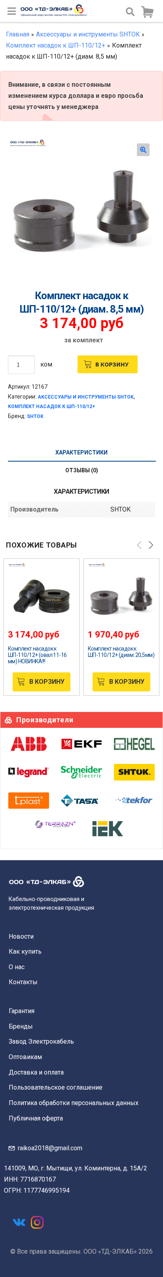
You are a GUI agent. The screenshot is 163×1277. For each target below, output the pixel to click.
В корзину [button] (46, 681)
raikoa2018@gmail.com (50, 1148)
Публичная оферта (36, 1118)
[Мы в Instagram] (37, 1222)
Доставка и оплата (36, 1072)
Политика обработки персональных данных (73, 1103)
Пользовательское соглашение (55, 1087)
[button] (143, 149)
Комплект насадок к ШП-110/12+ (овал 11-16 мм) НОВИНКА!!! (37, 654)
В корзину (112, 364)
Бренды (21, 1026)
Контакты (23, 982)
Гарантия (21, 1011)
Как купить (25, 951)
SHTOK (35, 416)
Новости (21, 936)
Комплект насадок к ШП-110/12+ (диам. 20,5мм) (121, 651)
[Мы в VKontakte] (19, 1222)
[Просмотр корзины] (147, 12)
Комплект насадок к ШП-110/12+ (55, 45)
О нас (17, 967)
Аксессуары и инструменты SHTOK (88, 34)
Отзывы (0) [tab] (81, 470)
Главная (17, 34)
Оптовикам (25, 1057)
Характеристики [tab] (81, 452)
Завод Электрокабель (41, 1041)
